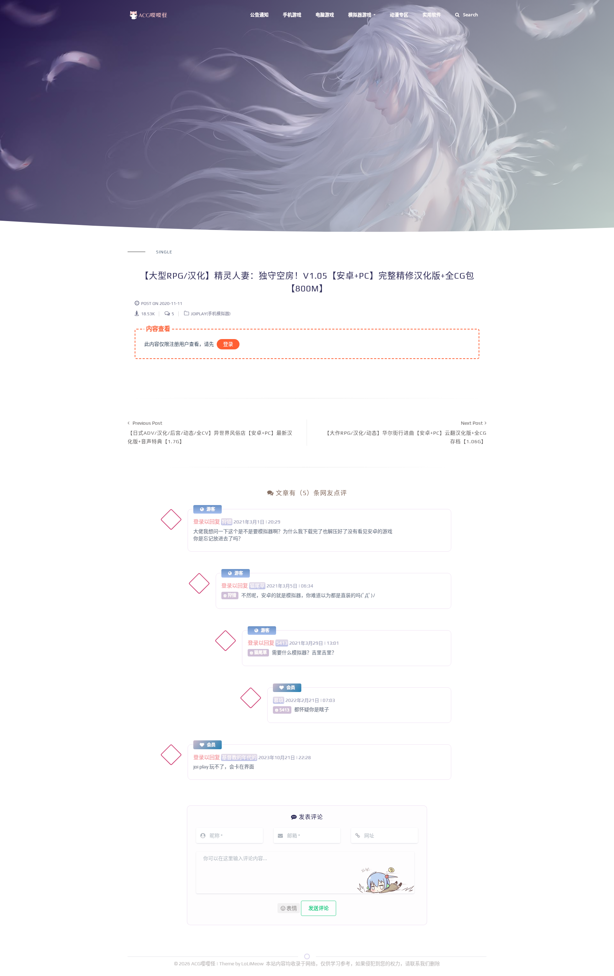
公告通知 (259, 14)
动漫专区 (399, 14)
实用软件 (431, 14)
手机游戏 (292, 14)
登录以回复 (206, 522)
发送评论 (318, 908)
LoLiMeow (252, 963)
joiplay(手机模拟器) (211, 313)
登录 (228, 344)
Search (470, 14)
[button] (289, 908)
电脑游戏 (325, 14)
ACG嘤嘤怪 (203, 963)
